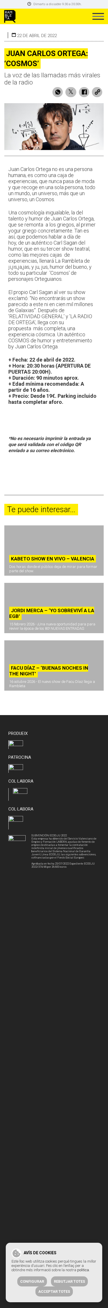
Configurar (32, 1281)
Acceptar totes (54, 1291)
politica (83, 1270)
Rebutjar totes (69, 1281)
